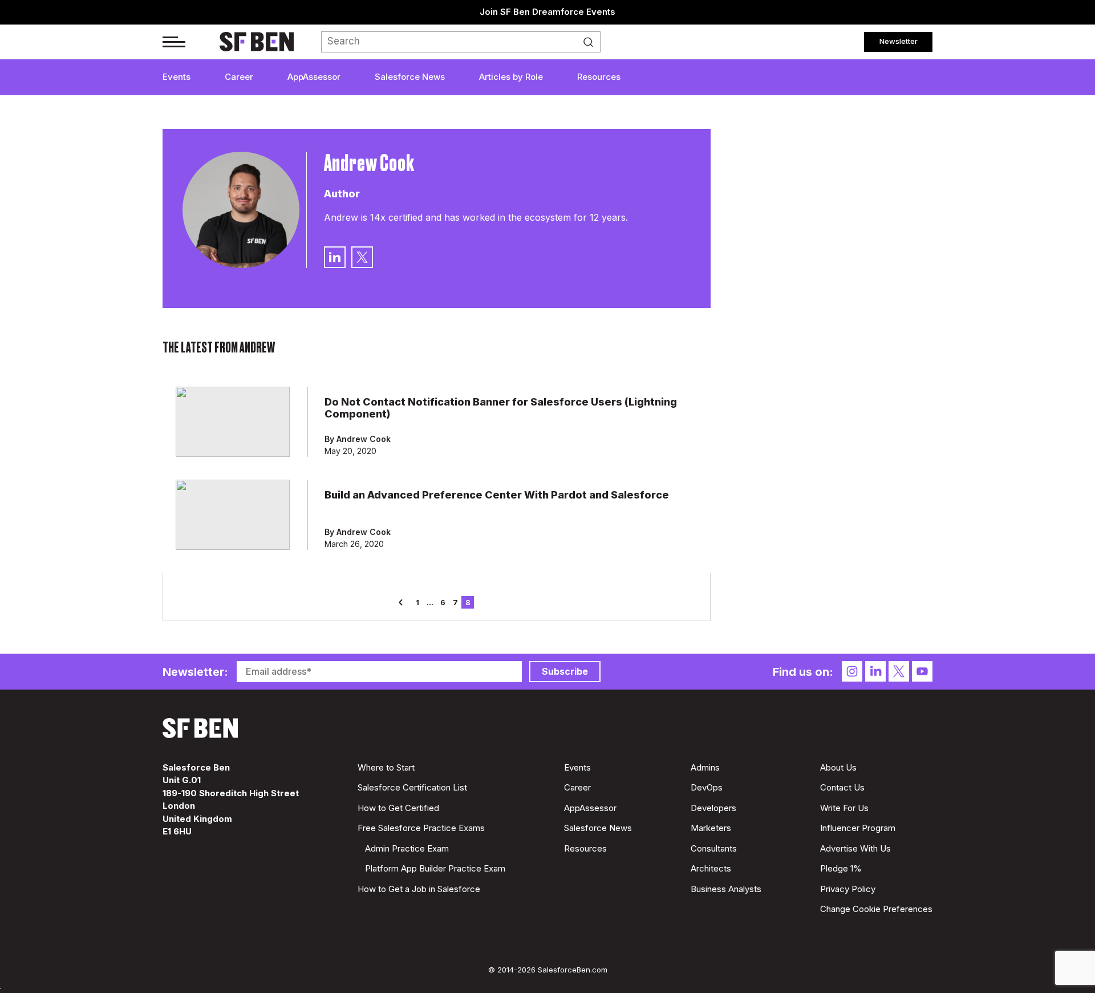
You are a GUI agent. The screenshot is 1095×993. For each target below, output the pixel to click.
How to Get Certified (398, 807)
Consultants (714, 848)
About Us (838, 767)
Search (591, 42)
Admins (705, 767)
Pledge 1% (841, 868)
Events (176, 76)
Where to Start (386, 767)
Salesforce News (410, 76)
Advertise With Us (855, 848)
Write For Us (844, 807)
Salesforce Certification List (412, 787)
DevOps (707, 787)
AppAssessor (313, 76)
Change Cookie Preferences (876, 908)
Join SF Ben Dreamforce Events (547, 11)
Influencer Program (857, 827)
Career (239, 76)
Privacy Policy (847, 888)
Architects (711, 868)
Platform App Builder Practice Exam (435, 868)
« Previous (405, 602)
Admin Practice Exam (407, 848)
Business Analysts (726, 888)
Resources (598, 76)
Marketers (711, 827)
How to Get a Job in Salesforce (419, 888)
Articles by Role (511, 76)
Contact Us (842, 787)
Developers (713, 807)
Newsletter (898, 41)
